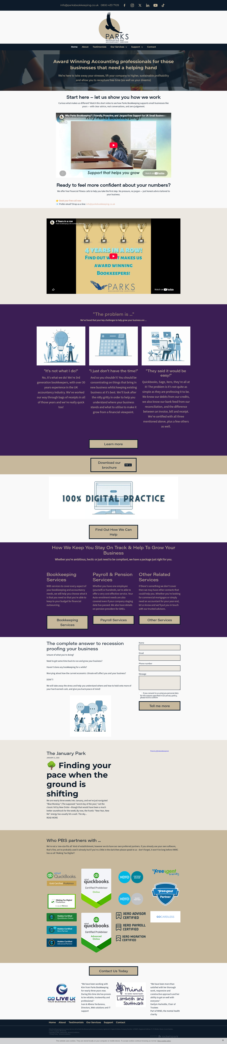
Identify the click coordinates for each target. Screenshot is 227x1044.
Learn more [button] (113, 444)
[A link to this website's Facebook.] (124, 5)
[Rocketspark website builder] (164, 1037)
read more (52, 817)
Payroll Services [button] (113, 620)
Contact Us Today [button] (113, 971)
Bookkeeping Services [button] (67, 622)
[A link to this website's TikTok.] (163, 5)
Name (141, 643)
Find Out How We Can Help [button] (113, 531)
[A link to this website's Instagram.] (132, 5)
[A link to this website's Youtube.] (155, 5)
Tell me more (159, 706)
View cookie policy (164, 1041)
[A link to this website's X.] (139, 5)
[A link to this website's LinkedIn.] (147, 5)
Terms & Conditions (64, 1034)
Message (142, 674)
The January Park (66, 753)
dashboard (63, 1032)
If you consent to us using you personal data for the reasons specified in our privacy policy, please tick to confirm (159, 695)
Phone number (145, 664)
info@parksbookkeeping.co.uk (79, 5)
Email (141, 653)
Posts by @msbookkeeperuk (159, 751)
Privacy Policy (54, 1034)
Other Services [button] (159, 620)
